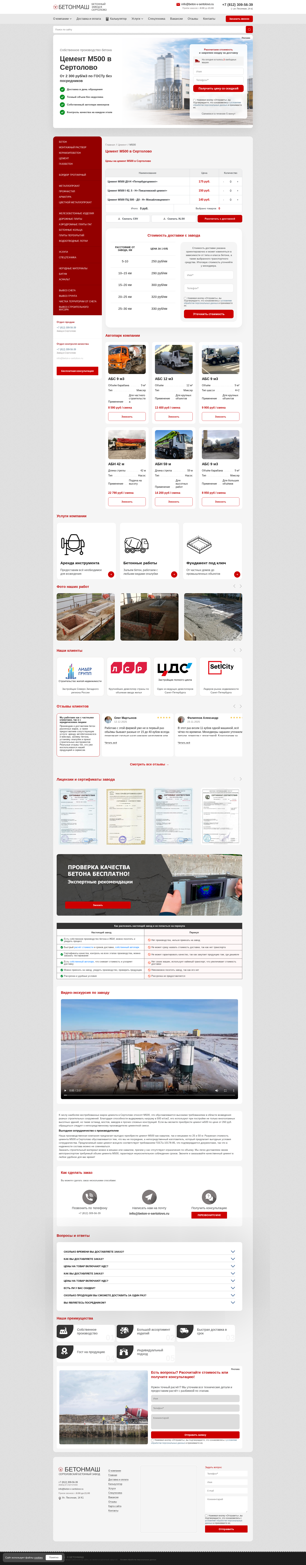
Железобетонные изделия (76, 213)
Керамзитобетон (70, 153)
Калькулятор (118, 18)
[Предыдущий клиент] (234, 650)
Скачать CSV (130, 218)
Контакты (209, 18)
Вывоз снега (67, 290)
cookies (38, 1557)
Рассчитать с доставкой (220, 218)
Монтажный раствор (72, 147)
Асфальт (64, 279)
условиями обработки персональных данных (217, 103)
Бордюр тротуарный (72, 175)
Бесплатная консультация (77, 371)
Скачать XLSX (176, 218)
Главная (110, 144)
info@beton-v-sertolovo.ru (197, 4)
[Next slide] (240, 706)
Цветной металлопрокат (75, 202)
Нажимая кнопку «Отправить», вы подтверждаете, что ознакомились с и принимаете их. (217, 104)
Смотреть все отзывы (149, 764)
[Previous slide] (234, 706)
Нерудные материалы (73, 268)
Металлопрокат (69, 186)
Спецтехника (156, 18)
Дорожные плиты (70, 219)
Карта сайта (114, 1506)
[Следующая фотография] (240, 586)
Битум (63, 274)
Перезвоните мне (209, 1215)
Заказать (127, 416)
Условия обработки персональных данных (138, 1560)
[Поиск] (249, 29)
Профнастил (67, 191)
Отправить (226, 1529)
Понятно (53, 1557)
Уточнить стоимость (209, 314)
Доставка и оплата (88, 18)
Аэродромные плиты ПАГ (75, 224)
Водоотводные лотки (73, 241)
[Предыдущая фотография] (234, 586)
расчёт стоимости (83, 947)
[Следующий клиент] (240, 650)
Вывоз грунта (68, 296)
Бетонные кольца (71, 230)
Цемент (64, 158)
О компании (61, 18)
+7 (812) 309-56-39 (237, 5)
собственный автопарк (127, 947)
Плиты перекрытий (71, 235)
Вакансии (176, 18)
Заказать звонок (239, 18)
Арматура (65, 197)
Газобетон (66, 164)
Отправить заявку (195, 1434)
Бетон (63, 142)
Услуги (136, 18)
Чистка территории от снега (78, 301)
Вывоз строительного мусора (74, 308)
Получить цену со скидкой (219, 88)
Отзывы (193, 18)
